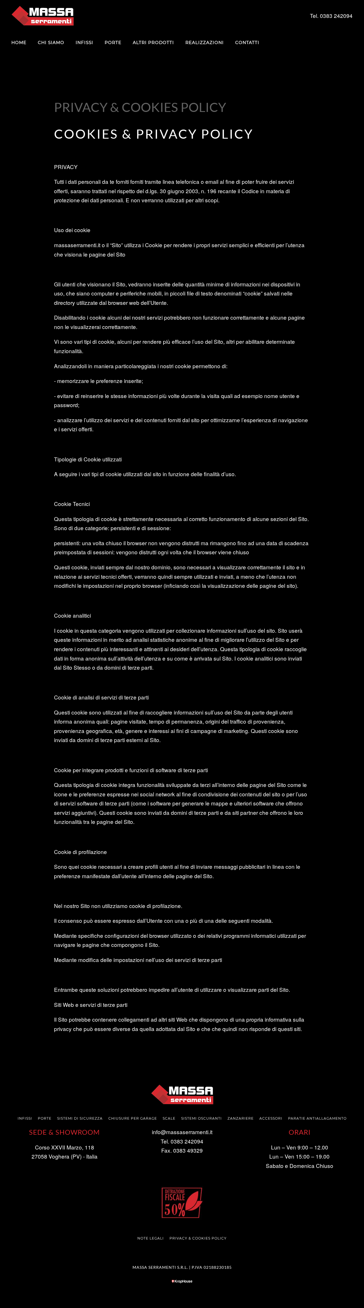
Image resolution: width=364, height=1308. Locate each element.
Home (18, 42)
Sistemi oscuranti (201, 1118)
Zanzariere (241, 1118)
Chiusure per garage (132, 1118)
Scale (169, 1118)
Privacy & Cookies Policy (198, 1238)
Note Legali (150, 1238)
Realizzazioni (204, 42)
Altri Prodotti (153, 42)
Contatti (247, 42)
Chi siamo (51, 42)
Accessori (270, 1118)
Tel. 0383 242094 (182, 1141)
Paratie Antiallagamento (317, 1118)
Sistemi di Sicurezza (80, 1118)
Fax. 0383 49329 (182, 1150)
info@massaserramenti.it (182, 1132)
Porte (113, 42)
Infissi (84, 42)
